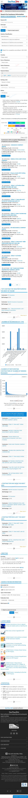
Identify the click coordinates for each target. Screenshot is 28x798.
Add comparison (6, 155)
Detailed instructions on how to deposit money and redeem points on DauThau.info (16, 625)
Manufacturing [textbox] (4, 36)
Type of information (6, 592)
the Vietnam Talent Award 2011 (13, 768)
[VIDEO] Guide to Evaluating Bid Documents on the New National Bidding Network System (16, 645)
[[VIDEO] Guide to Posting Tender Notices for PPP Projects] (3, 652)
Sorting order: (4, 79)
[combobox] (14, 36)
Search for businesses (8, 16)
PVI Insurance (11, 295)
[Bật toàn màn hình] (17, 791)
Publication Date (5, 598)
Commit (14, 773)
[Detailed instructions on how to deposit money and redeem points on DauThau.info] (3, 626)
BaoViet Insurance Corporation (15, 302)
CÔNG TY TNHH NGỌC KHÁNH (16, 456)
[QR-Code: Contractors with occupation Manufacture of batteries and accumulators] (7, 791)
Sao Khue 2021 (9, 708)
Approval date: (4, 85)
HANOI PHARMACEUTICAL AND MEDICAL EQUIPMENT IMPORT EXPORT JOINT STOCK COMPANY (13, 504)
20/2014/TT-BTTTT (15, 771)
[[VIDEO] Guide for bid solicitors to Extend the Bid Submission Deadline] (3, 639)
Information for (4, 585)
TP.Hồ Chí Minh (20, 150)
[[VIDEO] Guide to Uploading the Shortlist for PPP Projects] (3, 674)
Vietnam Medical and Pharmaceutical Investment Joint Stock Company (11, 438)
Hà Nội (18, 164)
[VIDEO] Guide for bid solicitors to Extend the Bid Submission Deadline (16, 637)
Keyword (3, 20)
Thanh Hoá (19, 260)
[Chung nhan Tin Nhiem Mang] (14, 726)
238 (17, 284)
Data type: (3, 24)
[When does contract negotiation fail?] (3, 632)
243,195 (18, 101)
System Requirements (21, 773)
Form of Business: (5, 60)
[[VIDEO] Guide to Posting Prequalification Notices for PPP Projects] (3, 658)
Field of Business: (5, 65)
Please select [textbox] (4, 57)
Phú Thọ (19, 190)
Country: (3, 55)
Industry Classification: (6, 34)
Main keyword (4, 603)
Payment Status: (5, 70)
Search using (22, 16)
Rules (6, 773)
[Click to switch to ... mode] (10, 791)
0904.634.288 (12, 761)
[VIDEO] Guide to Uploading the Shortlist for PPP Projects (16, 673)
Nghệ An (19, 218)
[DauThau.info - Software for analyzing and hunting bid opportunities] (13, 2)
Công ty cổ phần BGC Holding (17, 173)
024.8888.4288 (19, 761)
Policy (3, 773)
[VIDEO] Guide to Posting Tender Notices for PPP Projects (16, 650)
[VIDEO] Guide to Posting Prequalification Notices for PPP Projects (16, 657)
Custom (24, 376)
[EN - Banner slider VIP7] (14, 7)
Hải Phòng (19, 246)
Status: (2, 90)
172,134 (18, 114)
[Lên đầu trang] (20, 791)
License (10, 773)
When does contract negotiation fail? (15, 630)
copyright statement (13, 780)
